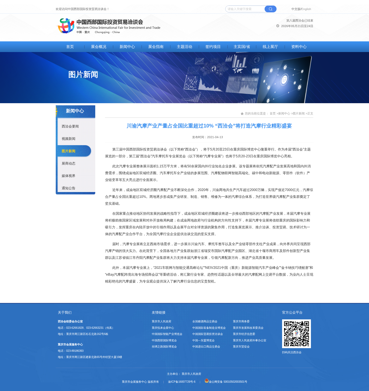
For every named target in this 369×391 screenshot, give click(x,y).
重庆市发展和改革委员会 (248, 327)
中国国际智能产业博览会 (167, 334)
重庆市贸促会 (241, 346)
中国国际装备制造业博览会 (209, 327)
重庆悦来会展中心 (163, 327)
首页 (70, 47)
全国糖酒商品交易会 (204, 321)
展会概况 (98, 47)
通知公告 (68, 188)
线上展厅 (270, 47)
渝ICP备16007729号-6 (181, 381)
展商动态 (68, 163)
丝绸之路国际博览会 (164, 346)
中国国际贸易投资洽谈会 (207, 334)
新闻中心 (127, 47)
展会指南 (156, 47)
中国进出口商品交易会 (206, 346)
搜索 (271, 9)
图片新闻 (68, 151)
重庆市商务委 (241, 321)
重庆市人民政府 (161, 321)
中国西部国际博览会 (164, 340)
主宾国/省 (242, 47)
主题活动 (184, 47)
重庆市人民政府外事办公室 (249, 340)
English (306, 9)
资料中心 (299, 47)
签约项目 (213, 47)
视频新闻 (68, 138)
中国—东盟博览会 (203, 340)
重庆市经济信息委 (244, 334)
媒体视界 (68, 176)
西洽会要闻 (70, 126)
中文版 (295, 9)
